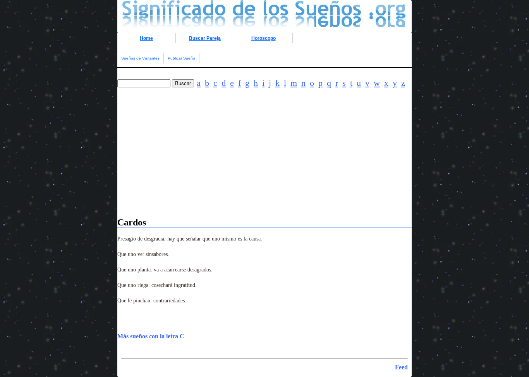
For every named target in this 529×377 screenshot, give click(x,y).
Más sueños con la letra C (150, 336)
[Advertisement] (264, 163)
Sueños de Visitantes (140, 58)
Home (146, 38)
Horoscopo (263, 38)
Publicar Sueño (181, 58)
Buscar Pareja (205, 38)
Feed (401, 367)
